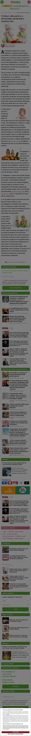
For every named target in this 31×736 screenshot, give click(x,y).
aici (15, 719)
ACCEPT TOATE (15, 732)
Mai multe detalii (8, 714)
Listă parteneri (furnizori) (6, 729)
